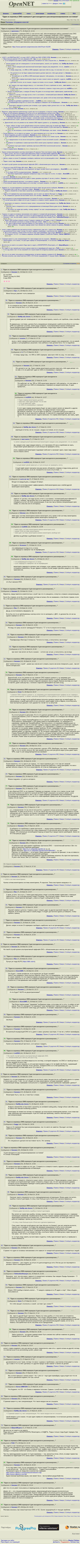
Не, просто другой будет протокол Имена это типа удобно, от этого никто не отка (32, 223)
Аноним (53, 57)
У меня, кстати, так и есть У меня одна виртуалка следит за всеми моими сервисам (30, 153)
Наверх (62, 284)
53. (5, 1357)
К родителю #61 (53, 419)
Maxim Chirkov (73, 1540)
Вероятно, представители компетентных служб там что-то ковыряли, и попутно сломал (30, 111)
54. (7, 1285)
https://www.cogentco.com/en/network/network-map (23, 1472)
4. (2, 874)
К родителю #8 (53, 1022)
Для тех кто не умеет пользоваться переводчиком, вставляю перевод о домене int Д (29, 254)
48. (9, 987)
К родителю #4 (53, 928)
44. (5, 576)
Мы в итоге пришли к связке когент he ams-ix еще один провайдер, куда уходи (30, 232)
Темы (65, 1516)
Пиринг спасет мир (9, 161)
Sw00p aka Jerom (67, 63)
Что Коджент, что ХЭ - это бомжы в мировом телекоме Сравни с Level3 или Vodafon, (31, 234)
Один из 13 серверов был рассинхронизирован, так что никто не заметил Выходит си (30, 194)
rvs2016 (68, 79)
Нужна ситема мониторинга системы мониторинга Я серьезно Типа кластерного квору (29, 152)
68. (12, 437)
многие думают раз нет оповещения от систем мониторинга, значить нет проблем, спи (33, 63)
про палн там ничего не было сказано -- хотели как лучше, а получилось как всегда (34, 118)
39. (9, 1192)
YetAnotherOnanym (62, 217)
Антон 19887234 (64, 234)
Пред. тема (70, 1516)
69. (5, 1408)
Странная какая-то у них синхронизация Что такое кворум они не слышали (26, 239)
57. (7, 1370)
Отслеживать (75, 24)
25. (5, 1161)
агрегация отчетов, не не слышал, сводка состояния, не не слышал (32, 82)
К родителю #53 (53, 1392)
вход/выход (51, 13)
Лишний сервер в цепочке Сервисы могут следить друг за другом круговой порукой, (32, 155)
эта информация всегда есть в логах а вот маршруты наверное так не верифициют (34, 102)
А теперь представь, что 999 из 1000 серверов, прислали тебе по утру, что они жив (35, 70)
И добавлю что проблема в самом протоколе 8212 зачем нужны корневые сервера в (33, 142)
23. (7, 774)
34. (9, 314)
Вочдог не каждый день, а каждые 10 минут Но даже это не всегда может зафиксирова (35, 91)
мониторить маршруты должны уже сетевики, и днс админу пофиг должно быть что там (37, 105)
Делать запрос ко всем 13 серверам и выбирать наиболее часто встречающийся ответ (31, 158)
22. (2, 1147)
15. (5, 758)
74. (9, 1310)
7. (4, 920)
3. (2, 589)
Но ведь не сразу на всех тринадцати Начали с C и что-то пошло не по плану (29, 115)
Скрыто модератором (10, 149)
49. (10, 1206)
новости (45, 3)
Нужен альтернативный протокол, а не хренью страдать (21, 181)
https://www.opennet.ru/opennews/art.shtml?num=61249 (31, 47)
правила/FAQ (17, 13)
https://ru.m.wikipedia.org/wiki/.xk (34, 849)
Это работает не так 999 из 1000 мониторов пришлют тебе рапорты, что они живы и (38, 76)
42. (2, 1245)
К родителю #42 (53, 1280)
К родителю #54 (53, 1325)
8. (2, 944)
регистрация (65, 0)
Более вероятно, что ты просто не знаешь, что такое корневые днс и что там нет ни (30, 133)
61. (14, 361)
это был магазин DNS (10, 108)
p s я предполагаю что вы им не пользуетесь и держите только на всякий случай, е (32, 139)
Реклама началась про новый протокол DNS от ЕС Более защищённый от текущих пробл (30, 256)
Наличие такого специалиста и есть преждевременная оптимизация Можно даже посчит (34, 206)
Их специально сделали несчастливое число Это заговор (23, 195)
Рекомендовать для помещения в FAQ (44, 1516)
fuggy (60, 194)
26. (7, 968)
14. (5, 956)
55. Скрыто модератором (12, 864)
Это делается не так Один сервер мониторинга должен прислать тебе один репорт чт (37, 73)
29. (5, 1014)
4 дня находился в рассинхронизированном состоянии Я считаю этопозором (26, 198)
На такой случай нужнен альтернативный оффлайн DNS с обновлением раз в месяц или (30, 164)
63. (16, 376)
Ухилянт (63, 178)
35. (5, 1026)
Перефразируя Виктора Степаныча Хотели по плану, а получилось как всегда (31, 116)
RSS (74, 13)
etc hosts (6, 177)
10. (7, 622)
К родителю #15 (53, 800)
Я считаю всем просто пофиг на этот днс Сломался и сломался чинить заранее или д (30, 200)
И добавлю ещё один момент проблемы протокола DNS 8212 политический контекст (35, 146)
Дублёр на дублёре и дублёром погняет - (22, 101)
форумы (6, 13)
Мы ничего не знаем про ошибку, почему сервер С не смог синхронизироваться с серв (35, 209)
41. (7, 905)
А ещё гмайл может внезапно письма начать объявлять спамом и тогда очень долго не (38, 88)
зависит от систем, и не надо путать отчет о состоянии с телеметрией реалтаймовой (36, 94)
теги (60, 3)
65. (12, 493)
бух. (35, 59)
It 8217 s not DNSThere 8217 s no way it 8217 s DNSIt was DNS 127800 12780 (26, 57)
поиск (29, 13)
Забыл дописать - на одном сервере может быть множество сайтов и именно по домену (35, 225)
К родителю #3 (53, 668)
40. (7, 1135)
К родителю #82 (53, 754)
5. (4, 605)
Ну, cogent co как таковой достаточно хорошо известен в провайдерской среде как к (28, 248)
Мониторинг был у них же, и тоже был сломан (18, 189)
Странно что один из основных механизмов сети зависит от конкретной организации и (29, 214)
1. (2, 269)
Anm (44, 222)
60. (2, 1396)
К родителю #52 (53, 454)
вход (60, 0)
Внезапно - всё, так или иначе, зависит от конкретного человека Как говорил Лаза (29, 217)
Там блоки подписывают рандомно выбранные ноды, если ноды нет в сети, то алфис (35, 174)
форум (55, 3)
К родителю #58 (53, 432)
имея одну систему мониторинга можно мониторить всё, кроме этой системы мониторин (36, 98)
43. (5, 1257)
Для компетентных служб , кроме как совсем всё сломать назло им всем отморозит (30, 119)
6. (4, 889)
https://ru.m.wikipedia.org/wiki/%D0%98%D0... (40, 850)
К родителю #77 (53, 836)
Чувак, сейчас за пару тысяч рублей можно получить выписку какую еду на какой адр (33, 125)
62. (10, 476)
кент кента (66, 85)
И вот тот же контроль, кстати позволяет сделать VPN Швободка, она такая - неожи (34, 130)
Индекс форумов (58, 1516)
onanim (66, 67)
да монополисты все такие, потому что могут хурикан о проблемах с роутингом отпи (30, 231)
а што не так (68, 91)
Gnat (63, 125)
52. (10, 336)
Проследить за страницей (10, 1542)
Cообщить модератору (72, 49)
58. (12, 349)
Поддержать (65, 1542)
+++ (50, 3)
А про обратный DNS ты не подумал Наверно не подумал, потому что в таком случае (32, 136)
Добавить (56, 1542)
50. (10, 646)
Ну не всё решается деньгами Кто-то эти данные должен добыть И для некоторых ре (35, 127)
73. (2, 1425)
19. (9, 634)
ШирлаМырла (63, 245)
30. (7, 300)
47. (5, 932)
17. (5, 1089)
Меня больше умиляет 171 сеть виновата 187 (18, 59)
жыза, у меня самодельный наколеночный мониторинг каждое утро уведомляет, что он (35, 67)
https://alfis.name (29, 961)
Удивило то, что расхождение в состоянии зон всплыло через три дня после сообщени (29, 187)
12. (5, 659)
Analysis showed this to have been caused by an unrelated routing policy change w (30, 191)
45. (2, 1343)
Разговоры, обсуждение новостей (17, 22)
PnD (57, 248)
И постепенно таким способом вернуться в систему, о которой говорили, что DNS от (30, 183)
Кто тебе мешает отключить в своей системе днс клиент (24, 222)
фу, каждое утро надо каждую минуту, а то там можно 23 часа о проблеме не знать (35, 85)
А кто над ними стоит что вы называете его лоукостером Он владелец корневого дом (30, 249)
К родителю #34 (53, 489)
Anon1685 (64, 169)
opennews (15, 31)
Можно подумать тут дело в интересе (17, 135)
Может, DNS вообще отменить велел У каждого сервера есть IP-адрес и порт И (30, 220)
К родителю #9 (53, 1131)
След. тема (77, 1516)
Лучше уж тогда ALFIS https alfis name (15, 167)
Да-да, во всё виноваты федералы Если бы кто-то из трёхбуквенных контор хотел (29, 113)
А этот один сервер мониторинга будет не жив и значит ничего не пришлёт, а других (38, 79)
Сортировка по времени (69, 263)
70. (9, 1298)
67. (7, 1384)
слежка (62, 13)
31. (7, 1101)
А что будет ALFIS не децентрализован (19, 172)
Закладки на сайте (7, 1540)
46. (5, 1271)
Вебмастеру (75, 1542)
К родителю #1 (53, 584)
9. (2, 1074)
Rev (57, 113)
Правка (62, 49)
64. (14, 423)
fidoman (67, 98)
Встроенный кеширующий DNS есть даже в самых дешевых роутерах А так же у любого (31, 178)
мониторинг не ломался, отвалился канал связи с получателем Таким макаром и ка (31, 203)
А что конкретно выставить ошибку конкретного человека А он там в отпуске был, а (31, 60)
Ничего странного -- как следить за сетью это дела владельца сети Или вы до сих (29, 215)
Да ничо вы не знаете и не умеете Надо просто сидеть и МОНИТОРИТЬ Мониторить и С (30, 245)
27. (5, 288)
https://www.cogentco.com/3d (16, 1474)
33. (7, 1175)
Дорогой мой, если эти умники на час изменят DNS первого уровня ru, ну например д (32, 122)
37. (5, 1122)
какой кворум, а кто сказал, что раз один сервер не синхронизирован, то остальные (30, 240)
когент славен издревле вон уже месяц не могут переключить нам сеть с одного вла (29, 229)
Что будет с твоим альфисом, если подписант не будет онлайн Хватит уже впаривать (32, 169)
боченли (64, 102)
